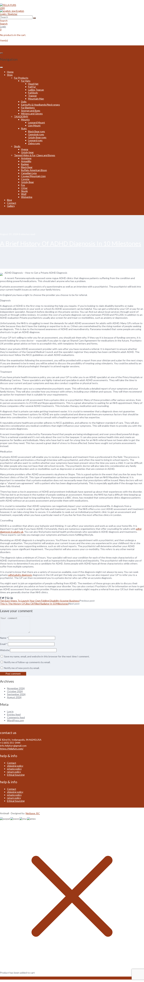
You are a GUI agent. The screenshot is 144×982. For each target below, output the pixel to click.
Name (4, 637)
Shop (10, 74)
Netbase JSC (33, 813)
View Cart (5, 978)
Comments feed (16, 717)
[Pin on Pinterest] (5, 597)
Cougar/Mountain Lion (33, 176)
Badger (25, 164)
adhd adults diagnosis (20, 574)
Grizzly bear (27, 152)
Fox (23, 185)
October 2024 (15, 691)
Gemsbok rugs (36, 134)
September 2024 (16, 694)
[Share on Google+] (8, 597)
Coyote (25, 179)
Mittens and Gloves (32, 113)
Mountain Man (36, 98)
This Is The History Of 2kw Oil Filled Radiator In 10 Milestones (34, 603)
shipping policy (15, 765)
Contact (11, 202)
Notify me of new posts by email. (22, 667)
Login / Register (8, 13)
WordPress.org (15, 720)
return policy (14, 771)
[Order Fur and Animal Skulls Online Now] (8, 5)
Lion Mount (34, 125)
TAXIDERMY (21, 116)
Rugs (24, 128)
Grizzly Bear (27, 182)
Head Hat (33, 83)
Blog (9, 199)
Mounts (25, 119)
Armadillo (26, 161)
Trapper (32, 95)
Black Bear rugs (36, 131)
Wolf (23, 193)
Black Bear (26, 167)
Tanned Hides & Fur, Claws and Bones (34, 155)
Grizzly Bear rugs (37, 137)
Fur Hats (25, 80)
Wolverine (26, 196)
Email (3, 643)
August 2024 (14, 697)
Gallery (11, 205)
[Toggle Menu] (1, 67)
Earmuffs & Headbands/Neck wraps (40, 104)
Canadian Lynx (29, 173)
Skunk (24, 190)
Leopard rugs (35, 140)
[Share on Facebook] (0, 597)
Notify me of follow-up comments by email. (27, 662)
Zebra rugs (34, 143)
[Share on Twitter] (3, 597)
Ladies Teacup (36, 89)
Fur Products (21, 77)
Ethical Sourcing (16, 774)
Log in (10, 711)
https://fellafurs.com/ (11, 748)
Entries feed (14, 714)
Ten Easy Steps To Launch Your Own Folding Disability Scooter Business (39, 600)
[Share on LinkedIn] (12, 597)
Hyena (24, 149)
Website (4, 650)
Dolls (24, 101)
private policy (14, 768)
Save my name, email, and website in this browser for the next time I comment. (47, 656)
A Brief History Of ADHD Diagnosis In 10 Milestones (70, 243)
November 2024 (16, 688)
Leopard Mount (36, 122)
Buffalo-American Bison (34, 170)
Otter (24, 188)
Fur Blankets (28, 107)
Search (4, 23)
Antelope (26, 158)
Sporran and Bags (30, 110)
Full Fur (32, 86)
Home (10, 71)
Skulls (17, 146)
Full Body (33, 92)
